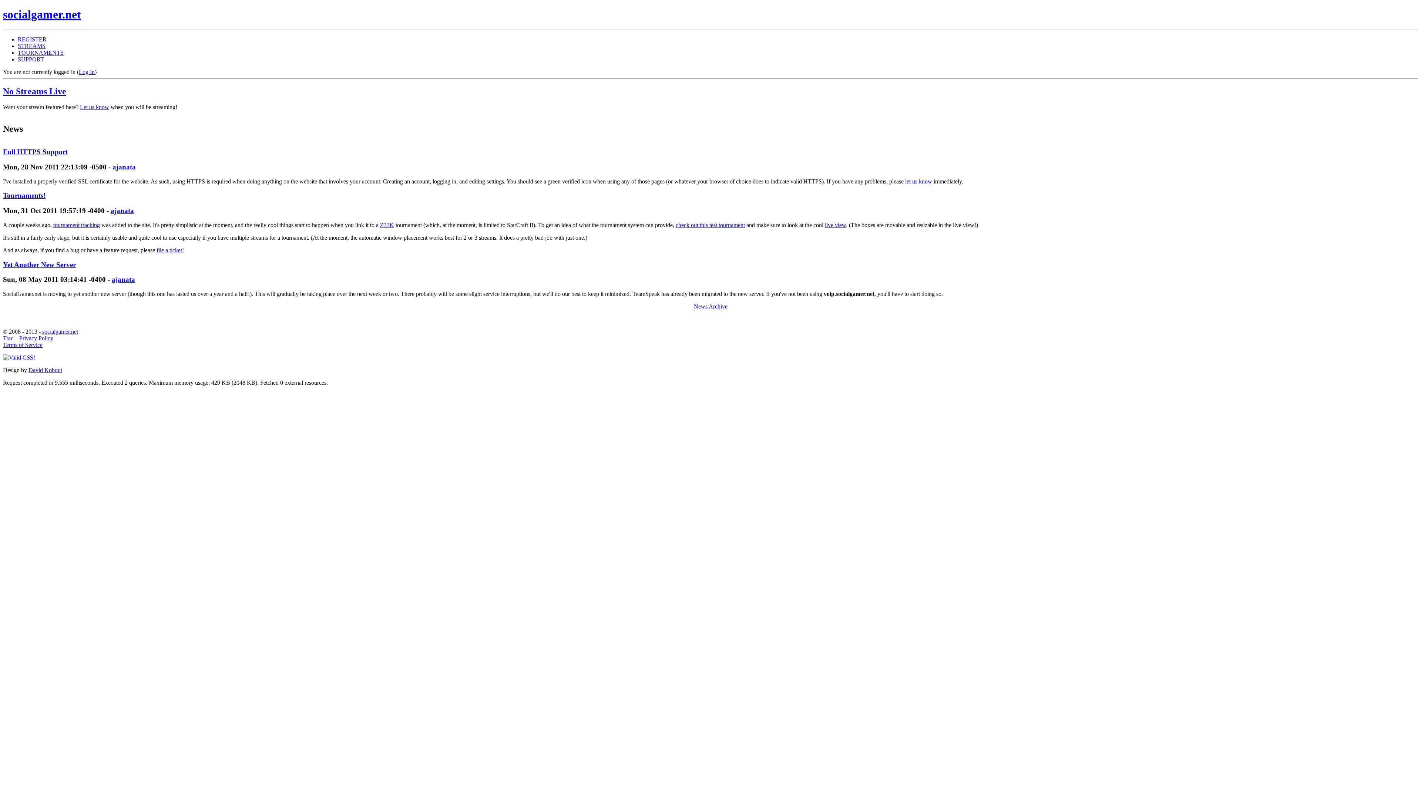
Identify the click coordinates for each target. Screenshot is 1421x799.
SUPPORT (31, 59)
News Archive (711, 306)
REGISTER (32, 39)
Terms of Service (23, 345)
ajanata (124, 167)
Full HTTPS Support (35, 152)
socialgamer (42, 14)
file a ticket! (170, 250)
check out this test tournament (710, 225)
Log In (87, 72)
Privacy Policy (36, 338)
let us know (918, 181)
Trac (8, 338)
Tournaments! (24, 195)
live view (835, 225)
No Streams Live (34, 91)
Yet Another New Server (39, 265)
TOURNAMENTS (41, 53)
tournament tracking (76, 225)
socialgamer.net (60, 331)
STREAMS (32, 46)
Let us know (94, 107)
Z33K (387, 225)
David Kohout (45, 370)
